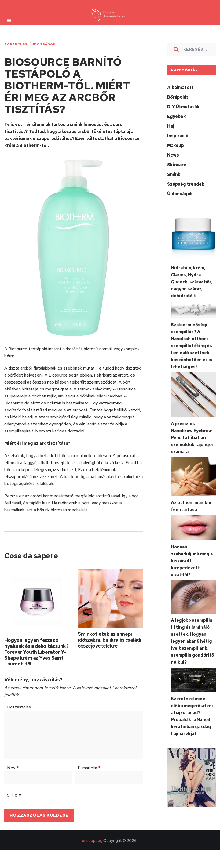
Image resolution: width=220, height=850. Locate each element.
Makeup (175, 145)
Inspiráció (177, 136)
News (173, 155)
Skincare (176, 165)
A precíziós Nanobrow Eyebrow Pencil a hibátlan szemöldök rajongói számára (192, 437)
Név (13, 768)
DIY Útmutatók (183, 107)
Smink (174, 174)
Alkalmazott (180, 87)
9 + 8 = (15, 795)
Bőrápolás (15, 44)
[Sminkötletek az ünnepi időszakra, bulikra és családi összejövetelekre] (110, 598)
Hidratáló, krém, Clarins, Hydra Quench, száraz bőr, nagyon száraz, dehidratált (191, 282)
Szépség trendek (185, 184)
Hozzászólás (19, 707)
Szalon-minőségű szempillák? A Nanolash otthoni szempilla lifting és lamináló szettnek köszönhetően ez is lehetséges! (191, 346)
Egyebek (176, 116)
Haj (170, 126)
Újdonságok (42, 44)
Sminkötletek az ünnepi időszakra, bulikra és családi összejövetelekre (109, 640)
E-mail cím (89, 768)
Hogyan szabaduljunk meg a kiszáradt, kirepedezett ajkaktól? (192, 561)
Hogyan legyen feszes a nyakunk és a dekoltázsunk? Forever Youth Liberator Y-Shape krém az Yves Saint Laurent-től (36, 652)
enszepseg (92, 840)
